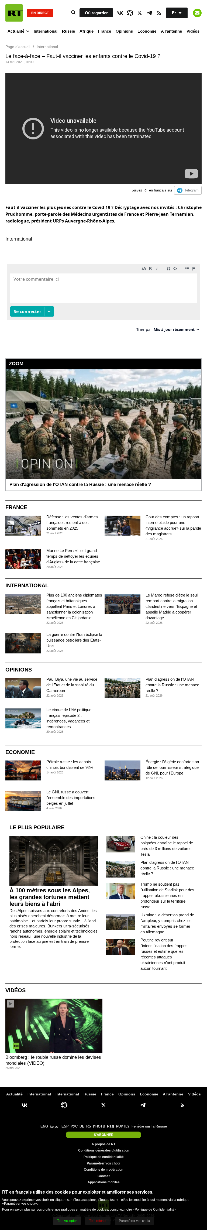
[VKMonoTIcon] (120, 13)
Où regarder (96, 13)
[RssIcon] (159, 13)
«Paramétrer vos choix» (19, 1203)
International (45, 31)
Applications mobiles (104, 1182)
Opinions (124, 31)
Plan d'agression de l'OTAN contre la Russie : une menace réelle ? (172, 685)
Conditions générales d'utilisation (103, 1150)
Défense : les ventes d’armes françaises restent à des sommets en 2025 (72, 522)
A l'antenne (171, 31)
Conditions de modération (103, 1169)
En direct (40, 13)
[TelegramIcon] (149, 13)
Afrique (87, 31)
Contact (104, 1176)
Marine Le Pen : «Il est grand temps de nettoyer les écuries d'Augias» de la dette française (73, 556)
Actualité (16, 31)
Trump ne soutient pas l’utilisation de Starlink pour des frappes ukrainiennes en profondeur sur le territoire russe (167, 895)
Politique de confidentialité (104, 1157)
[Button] (197, 13)
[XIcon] (139, 13)
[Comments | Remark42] (103, 299)
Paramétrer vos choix (103, 1163)
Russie (68, 31)
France (104, 31)
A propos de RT (103, 1144)
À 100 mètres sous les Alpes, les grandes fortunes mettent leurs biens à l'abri (49, 897)
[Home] (14, 13)
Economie (146, 31)
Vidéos (193, 31)
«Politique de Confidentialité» (154, 1209)
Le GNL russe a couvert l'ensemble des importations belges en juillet (70, 798)
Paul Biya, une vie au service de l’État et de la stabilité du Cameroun (71, 685)
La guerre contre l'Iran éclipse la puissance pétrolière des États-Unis (74, 640)
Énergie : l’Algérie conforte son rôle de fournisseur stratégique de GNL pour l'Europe (172, 767)
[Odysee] (130, 13)
